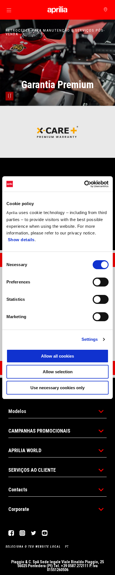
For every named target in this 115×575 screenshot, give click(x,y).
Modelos (17, 411)
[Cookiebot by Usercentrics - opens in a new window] (84, 184)
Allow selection (58, 371)
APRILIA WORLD (24, 450)
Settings (90, 339)
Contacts (17, 489)
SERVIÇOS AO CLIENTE (32, 470)
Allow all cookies (57, 356)
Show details (21, 239)
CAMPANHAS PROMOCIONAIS (39, 431)
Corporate (18, 509)
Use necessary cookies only (57, 387)
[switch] (101, 282)
